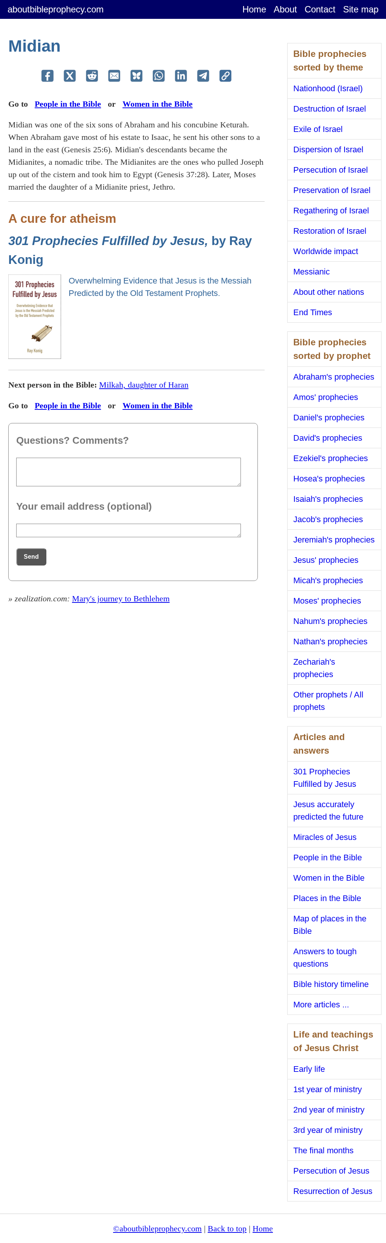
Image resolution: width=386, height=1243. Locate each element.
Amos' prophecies (325, 397)
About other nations (328, 292)
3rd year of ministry (328, 1130)
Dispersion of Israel (328, 149)
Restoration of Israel (329, 231)
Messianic (311, 271)
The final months (323, 1150)
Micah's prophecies (328, 580)
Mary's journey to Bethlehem (121, 598)
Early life (309, 1069)
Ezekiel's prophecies (330, 458)
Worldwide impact (325, 251)
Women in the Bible (158, 104)
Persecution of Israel (330, 170)
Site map (360, 9)
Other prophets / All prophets (328, 701)
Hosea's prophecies (329, 478)
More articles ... (321, 1004)
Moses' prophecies (327, 600)
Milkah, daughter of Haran (143, 384)
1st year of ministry (327, 1089)
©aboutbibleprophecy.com (157, 1228)
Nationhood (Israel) (328, 88)
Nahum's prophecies (330, 621)
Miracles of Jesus (325, 837)
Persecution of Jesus (331, 1171)
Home (254, 9)
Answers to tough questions (325, 958)
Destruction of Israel (329, 108)
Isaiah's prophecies (328, 499)
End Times (312, 312)
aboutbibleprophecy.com (56, 9)
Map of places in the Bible (329, 925)
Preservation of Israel (332, 190)
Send (31, 556)
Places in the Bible (327, 898)
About (285, 9)
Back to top (227, 1228)
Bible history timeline (331, 984)
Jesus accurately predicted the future (328, 811)
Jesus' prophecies (325, 560)
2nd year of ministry (329, 1109)
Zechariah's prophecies (314, 668)
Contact (320, 9)
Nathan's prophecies (330, 641)
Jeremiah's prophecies (334, 539)
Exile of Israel (318, 129)
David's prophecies (327, 438)
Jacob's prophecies (328, 519)
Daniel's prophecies (329, 417)
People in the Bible (68, 104)
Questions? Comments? (72, 440)
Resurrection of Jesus (332, 1191)
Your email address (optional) (84, 506)
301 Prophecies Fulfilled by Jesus (324, 778)
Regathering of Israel (331, 210)
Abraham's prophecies (333, 377)
